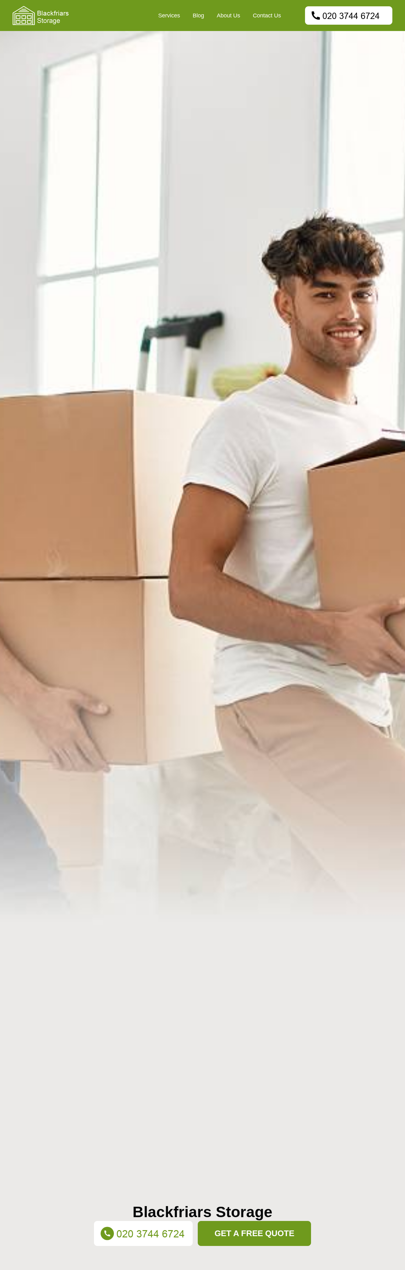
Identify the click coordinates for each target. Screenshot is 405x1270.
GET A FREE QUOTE (254, 1233)
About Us (228, 15)
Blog (198, 15)
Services (169, 15)
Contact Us (267, 15)
